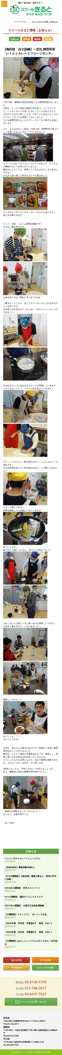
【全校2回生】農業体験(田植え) (20, 867)
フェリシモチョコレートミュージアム (22, 858)
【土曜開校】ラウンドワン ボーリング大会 (26, 914)
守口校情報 (16, 967)
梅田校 (37, 39)
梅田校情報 (16, 960)
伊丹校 (26, 39)
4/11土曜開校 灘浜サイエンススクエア (24, 896)
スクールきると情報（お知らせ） (45, 21)
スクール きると (20, 21)
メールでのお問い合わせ (33, 1001)
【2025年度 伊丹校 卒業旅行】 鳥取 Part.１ (28, 932)
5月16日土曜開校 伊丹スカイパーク (22, 887)
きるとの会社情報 (45, 967)
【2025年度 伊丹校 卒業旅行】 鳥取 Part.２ (28, 923)
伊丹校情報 (45, 960)
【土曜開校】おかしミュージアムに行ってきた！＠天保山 (31, 942)
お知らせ (15, 39)
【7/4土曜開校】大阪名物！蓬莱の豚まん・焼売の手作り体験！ (30, 877)
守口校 (48, 39)
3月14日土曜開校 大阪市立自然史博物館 (24, 905)
